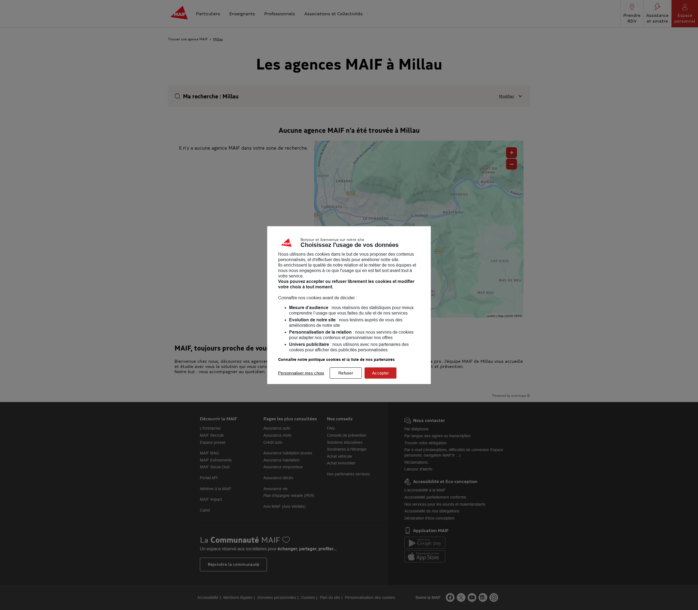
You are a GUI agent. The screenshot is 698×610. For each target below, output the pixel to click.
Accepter (380, 373)
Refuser (345, 373)
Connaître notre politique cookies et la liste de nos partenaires (336, 359)
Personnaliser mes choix (301, 373)
